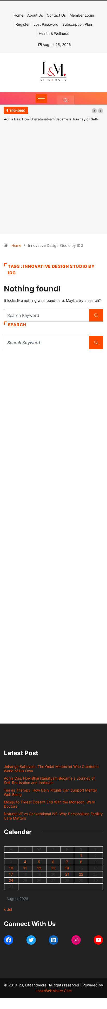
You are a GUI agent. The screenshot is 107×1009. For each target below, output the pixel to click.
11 (25, 868)
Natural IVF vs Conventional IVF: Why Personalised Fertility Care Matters (53, 816)
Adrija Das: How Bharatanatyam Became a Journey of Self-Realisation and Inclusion (49, 780)
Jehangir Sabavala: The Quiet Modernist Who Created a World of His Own (51, 768)
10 (11, 868)
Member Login (82, 15)
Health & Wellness (54, 33)
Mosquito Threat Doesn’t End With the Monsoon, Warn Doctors (49, 804)
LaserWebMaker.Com (54, 990)
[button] (94, 110)
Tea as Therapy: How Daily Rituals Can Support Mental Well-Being (50, 792)
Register (23, 24)
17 (11, 874)
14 (67, 868)
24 (11, 880)
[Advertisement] (53, 185)
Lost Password (46, 24)
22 (81, 874)
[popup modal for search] (65, 100)
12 (39, 868)
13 (53, 868)
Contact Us (56, 15)
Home (18, 15)
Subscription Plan (77, 24)
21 (67, 874)
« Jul (8, 909)
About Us (35, 15)
